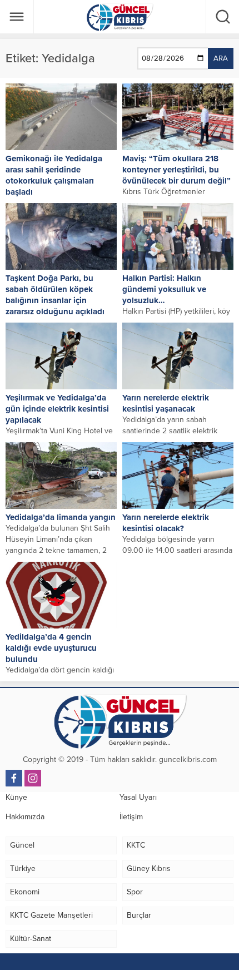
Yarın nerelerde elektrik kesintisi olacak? (165, 522)
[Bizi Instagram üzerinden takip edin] (32, 778)
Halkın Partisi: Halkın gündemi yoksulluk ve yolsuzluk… (164, 289)
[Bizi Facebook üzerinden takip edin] (14, 778)
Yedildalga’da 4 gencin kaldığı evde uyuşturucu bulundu (51, 648)
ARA (220, 58)
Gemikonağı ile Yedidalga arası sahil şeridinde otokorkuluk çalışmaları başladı (54, 175)
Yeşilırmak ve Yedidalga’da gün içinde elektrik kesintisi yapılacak (57, 409)
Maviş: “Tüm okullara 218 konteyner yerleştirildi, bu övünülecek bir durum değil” (176, 170)
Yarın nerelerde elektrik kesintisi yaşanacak (165, 403)
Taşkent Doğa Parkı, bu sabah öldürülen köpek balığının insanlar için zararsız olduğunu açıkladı (55, 294)
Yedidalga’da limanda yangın (61, 517)
